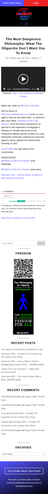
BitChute (25, 105)
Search (41, 243)
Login (36, 3)
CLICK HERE (7, 149)
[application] (23, 79)
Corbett (12, 58)
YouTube (35, 105)
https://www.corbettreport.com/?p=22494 (18, 218)
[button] (23, 79)
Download (37, 93)
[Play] (4, 89)
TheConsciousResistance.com (15, 114)
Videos (34, 58)
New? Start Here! (12, 3)
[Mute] (38, 89)
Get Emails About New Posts (24, 471)
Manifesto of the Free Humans (15, 161)
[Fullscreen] (42, 89)
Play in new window (21, 93)
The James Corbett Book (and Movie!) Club (22, 349)
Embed (23, 96)
